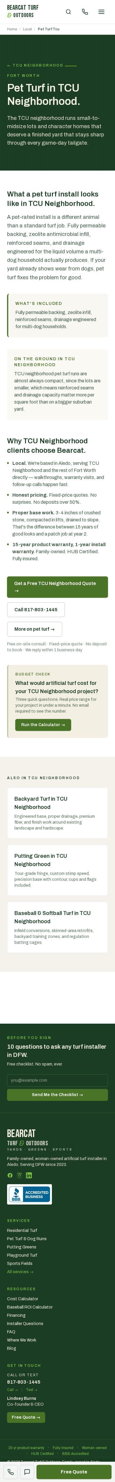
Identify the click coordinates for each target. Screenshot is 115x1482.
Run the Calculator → (43, 725)
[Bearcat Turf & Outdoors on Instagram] (19, 1175)
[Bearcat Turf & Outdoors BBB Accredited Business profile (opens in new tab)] (29, 1194)
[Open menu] (101, 11)
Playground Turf (22, 1255)
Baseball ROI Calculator (29, 1307)
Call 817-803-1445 (36, 609)
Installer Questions (25, 1323)
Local (27, 29)
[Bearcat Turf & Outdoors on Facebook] (10, 1175)
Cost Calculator (22, 1299)
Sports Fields (19, 1263)
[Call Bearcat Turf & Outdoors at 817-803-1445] (11, 1472)
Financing (16, 1315)
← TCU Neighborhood (36, 65)
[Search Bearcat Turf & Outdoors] (68, 11)
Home (12, 29)
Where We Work (21, 1340)
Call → (12, 1390)
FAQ (11, 1332)
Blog (11, 1348)
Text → (31, 1390)
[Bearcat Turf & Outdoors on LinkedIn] (29, 1175)
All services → (20, 1272)
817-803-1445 (23, 1381)
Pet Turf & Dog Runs (27, 1239)
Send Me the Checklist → (57, 1095)
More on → (34, 629)
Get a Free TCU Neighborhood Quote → (55, 587)
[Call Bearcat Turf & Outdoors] (84, 11)
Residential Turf (22, 1230)
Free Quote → (26, 1417)
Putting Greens (21, 1247)
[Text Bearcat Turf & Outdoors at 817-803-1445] (27, 1472)
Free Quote (74, 1471)
